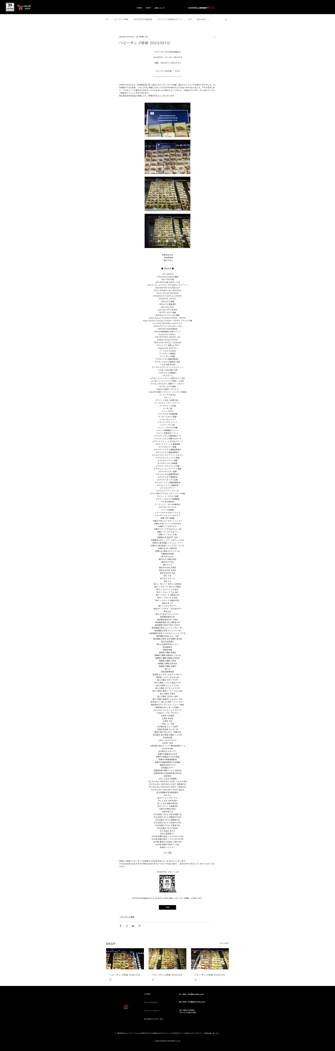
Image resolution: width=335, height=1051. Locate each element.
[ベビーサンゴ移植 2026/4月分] (167, 958)
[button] (225, 19)
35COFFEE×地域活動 (142, 19)
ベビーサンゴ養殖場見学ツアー (170, 19)
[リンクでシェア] (139, 926)
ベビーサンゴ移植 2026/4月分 (167, 977)
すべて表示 (224, 943)
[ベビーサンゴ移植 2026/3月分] (210, 958)
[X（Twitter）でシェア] (126, 926)
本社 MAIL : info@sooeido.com (191, 994)
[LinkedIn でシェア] (133, 926)
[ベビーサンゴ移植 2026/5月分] (125, 958)
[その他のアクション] (214, 36)
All (107, 19)
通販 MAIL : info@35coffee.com (192, 1002)
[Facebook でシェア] (120, 926)
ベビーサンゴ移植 (121, 19)
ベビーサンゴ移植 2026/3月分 (209, 977)
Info (190, 19)
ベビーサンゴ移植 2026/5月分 (124, 977)
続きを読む (201, 19)
